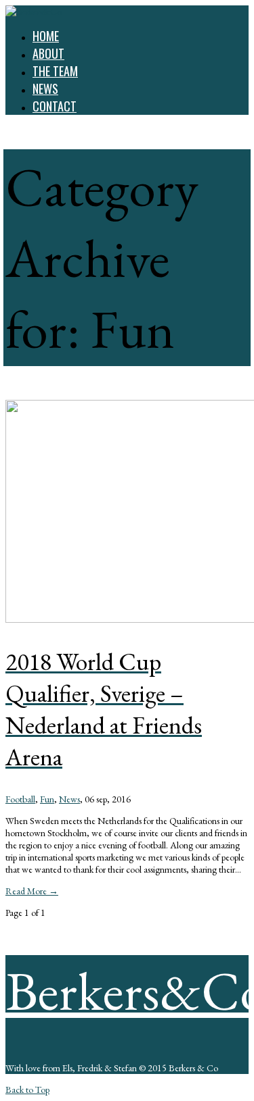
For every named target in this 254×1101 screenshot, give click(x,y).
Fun (47, 799)
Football (20, 799)
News (69, 799)
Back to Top (27, 1089)
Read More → (31, 891)
